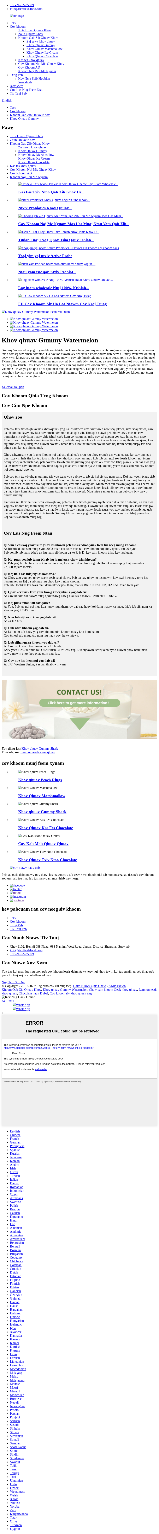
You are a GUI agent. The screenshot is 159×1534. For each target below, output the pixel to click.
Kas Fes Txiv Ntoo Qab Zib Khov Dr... (51, 192)
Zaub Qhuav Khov (30, 34)
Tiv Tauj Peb (18, 93)
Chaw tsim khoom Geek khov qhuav (113, 989)
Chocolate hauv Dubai (33, 993)
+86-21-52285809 (22, 5)
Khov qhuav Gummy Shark (40, 748)
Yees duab (25, 82)
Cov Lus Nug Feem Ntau (26, 89)
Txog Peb (16, 75)
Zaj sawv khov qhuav (40, 41)
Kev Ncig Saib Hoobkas (34, 78)
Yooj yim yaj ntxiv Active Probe (45, 256)
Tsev (13, 23)
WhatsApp (23, 1005)
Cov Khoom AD (29, 67)
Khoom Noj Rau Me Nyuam (37, 71)
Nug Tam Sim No (13, 982)
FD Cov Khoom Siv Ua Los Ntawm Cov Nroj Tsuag (62, 304)
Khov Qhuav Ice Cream (42, 52)
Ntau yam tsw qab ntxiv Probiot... (47, 272)
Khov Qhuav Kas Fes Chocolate (45, 828)
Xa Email (8, 1001)
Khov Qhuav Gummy (40, 45)
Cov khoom (17, 26)
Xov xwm (16, 86)
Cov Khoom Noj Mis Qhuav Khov (41, 63)
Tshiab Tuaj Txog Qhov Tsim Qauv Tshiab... (56, 240)
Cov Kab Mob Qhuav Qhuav (43, 844)
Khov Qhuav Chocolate (42, 56)
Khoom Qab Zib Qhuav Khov (38, 37)
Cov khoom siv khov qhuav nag (71, 993)
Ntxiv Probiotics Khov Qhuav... (45, 208)
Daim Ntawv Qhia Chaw (89, 986)
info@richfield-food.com (26, 9)
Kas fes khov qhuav (31, 60)
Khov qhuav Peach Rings (40, 780)
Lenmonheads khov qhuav (37, 752)
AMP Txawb (117, 986)
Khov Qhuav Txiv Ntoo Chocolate (47, 860)
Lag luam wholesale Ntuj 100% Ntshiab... (53, 288)
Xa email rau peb (13, 387)
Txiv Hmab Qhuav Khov (34, 30)
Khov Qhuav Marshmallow (44, 49)
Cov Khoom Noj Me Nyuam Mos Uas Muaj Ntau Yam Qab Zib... (73, 224)
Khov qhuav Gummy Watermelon (65, 989)
